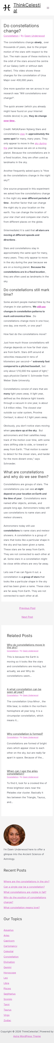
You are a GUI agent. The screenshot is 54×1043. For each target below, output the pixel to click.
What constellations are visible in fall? (25, 892)
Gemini (7, 967)
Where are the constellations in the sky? (26, 881)
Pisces (7, 988)
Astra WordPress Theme (27, 1036)
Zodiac (7, 1020)
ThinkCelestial (27, 7)
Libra (6, 983)
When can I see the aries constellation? (22, 772)
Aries (6, 935)
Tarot (7, 1004)
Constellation (11, 35)
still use (41, 306)
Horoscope (10, 972)
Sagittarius (10, 993)
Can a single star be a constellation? (24, 886)
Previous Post (27, 608)
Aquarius (9, 930)
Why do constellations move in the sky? (26, 646)
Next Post (27, 616)
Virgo (7, 1015)
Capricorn (9, 940)
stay (22, 133)
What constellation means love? (22, 907)
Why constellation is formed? (25, 733)
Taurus (7, 1009)
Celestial (8, 951)
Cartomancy (10, 946)
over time (9, 120)
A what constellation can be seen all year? (24, 690)
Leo (6, 977)
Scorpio (8, 999)
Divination (9, 962)
